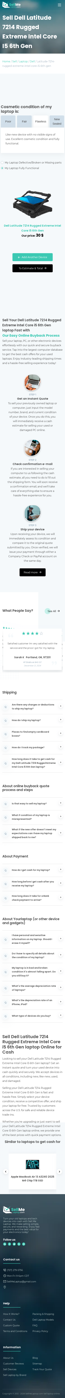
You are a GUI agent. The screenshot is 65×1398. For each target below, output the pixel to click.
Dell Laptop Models (43, 1319)
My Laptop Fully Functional (22, 168)
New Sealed (57, 121)
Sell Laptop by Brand (14, 1375)
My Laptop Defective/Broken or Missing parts (33, 162)
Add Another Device (34, 257)
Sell (14, 61)
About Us (8, 1357)
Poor (8, 121)
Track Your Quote (42, 1369)
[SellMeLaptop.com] (11, 7)
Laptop (23, 61)
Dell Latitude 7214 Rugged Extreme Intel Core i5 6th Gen (32, 228)
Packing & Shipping (43, 1313)
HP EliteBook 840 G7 (32, 662)
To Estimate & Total (31, 268)
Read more (31, 572)
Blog (35, 1357)
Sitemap (37, 1363)
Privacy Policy (40, 1331)
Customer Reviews (13, 1363)
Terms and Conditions (15, 1331)
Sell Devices (9, 1369)
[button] (9, 646)
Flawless (40, 121)
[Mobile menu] (60, 5)
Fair (24, 121)
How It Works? (11, 1313)
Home (6, 61)
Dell (32, 61)
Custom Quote (11, 1325)
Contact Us (9, 1319)
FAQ (34, 1325)
